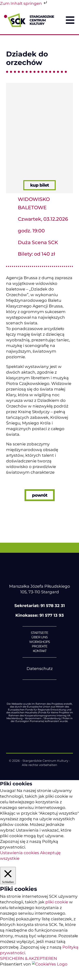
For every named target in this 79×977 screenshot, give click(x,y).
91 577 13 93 (52, 615)
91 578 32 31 (53, 605)
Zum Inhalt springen (21, 3)
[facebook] (31, 687)
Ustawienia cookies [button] (19, 852)
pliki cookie (56, 902)
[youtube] (39, 687)
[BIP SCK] (39, 693)
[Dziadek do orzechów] (39, 85)
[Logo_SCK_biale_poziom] (39, 566)
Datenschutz (40, 668)
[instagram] (48, 687)
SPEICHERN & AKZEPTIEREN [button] (28, 958)
